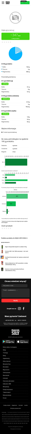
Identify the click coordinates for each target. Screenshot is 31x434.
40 (4, 416)
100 (10, 423)
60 (5, 419)
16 (24, 412)
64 (11, 419)
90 (21, 421)
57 (28, 416)
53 (22, 416)
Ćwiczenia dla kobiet (8, 381)
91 (22, 421)
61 (6, 419)
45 (11, 416)
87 (17, 421)
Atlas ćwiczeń (6, 361)
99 (8, 423)
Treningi (5, 353)
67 (15, 419)
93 (25, 421)
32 (19, 414)
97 (5, 423)
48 (15, 416)
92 (24, 421)
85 (14, 421)
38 (28, 414)
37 (27, 414)
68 (17, 419)
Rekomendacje (7, 395)
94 (27, 421)
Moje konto (6, 369)
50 (18, 416)
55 (25, 416)
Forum (4, 398)
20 (2, 414)
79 (5, 421)
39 (2, 416)
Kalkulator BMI (7, 384)
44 (9, 416)
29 (15, 414)
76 (28, 419)
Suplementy (6, 358)
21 (4, 414)
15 (23, 412)
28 (14, 414)
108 (26, 423)
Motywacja (6, 386)
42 (6, 416)
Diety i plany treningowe (10, 347)
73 (24, 419)
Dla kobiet (6, 367)
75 (27, 419)
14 (21, 412)
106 (22, 423)
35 (24, 414)
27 (12, 414)
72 (22, 419)
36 (25, 414)
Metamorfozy (7, 364)
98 (7, 423)
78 (4, 421)
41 (5, 416)
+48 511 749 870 (21, 320)
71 (21, 419)
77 (2, 421)
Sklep (4, 350)
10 (15, 412)
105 (20, 423)
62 (8, 419)
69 (18, 419)
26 (11, 414)
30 (17, 414)
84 (12, 421)
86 (15, 421)
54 (24, 416)
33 (21, 414)
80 (6, 421)
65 (12, 419)
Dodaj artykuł (6, 405)
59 (4, 419)
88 (18, 421)
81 (8, 421)
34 (22, 414)
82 (9, 421)
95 (28, 421)
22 (5, 414)
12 (18, 412)
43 (8, 416)
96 (4, 423)
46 (12, 416)
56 (27, 416)
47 (14, 416)
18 (27, 412)
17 (25, 412)
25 (9, 414)
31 (18, 414)
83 (11, 421)
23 (6, 414)
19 (28, 412)
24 (8, 414)
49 (17, 416)
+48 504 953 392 (9, 320)
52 (21, 416)
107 (24, 423)
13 (20, 412)
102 (14, 423)
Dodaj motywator (8, 389)
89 (19, 421)
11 (17, 412)
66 (14, 419)
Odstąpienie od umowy (15, 429)
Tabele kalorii (6, 392)
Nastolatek (6, 375)
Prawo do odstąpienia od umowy (15, 426)
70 (19, 419)
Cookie (26, 405)
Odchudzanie (6, 372)
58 (2, 419)
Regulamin (14, 405)
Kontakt (21, 405)
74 (25, 419)
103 (16, 423)
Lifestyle (5, 378)
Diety (4, 355)
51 (19, 416)
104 (18, 423)
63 (9, 419)
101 (12, 423)
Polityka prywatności (15, 408)
